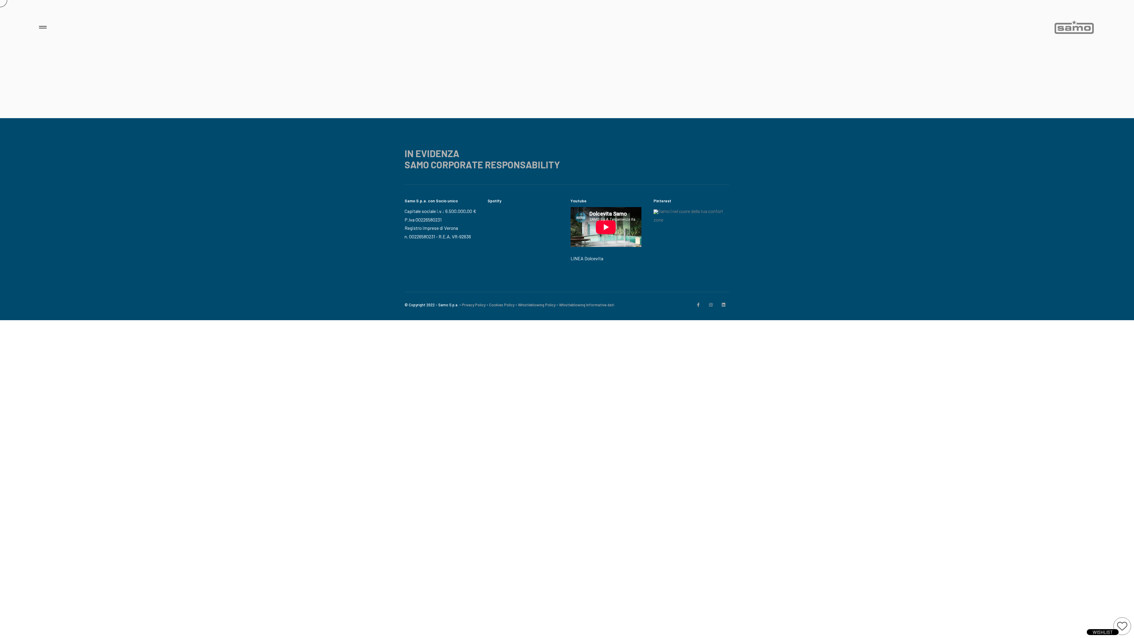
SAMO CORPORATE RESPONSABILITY (482, 164)
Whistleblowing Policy (536, 304)
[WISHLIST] (1122, 626)
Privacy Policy (473, 304)
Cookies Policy (501, 304)
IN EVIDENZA (432, 153)
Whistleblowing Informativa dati (586, 304)
